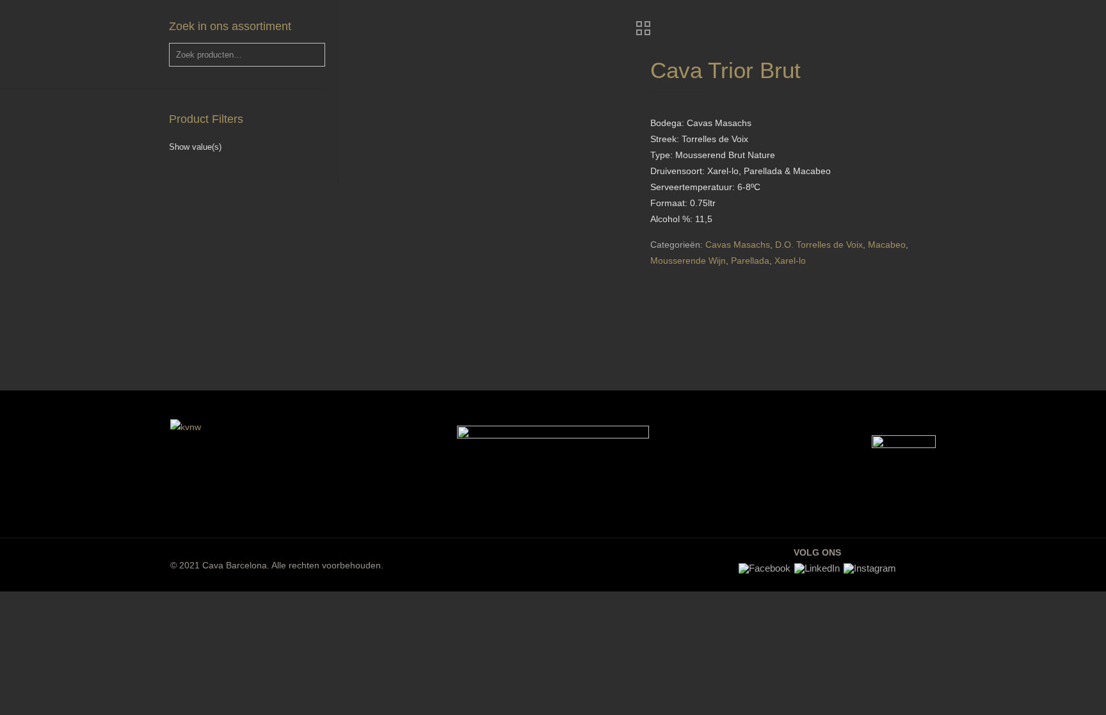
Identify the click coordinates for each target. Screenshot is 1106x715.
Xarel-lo (790, 260)
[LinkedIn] (817, 568)
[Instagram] (870, 568)
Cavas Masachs (737, 244)
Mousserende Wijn (688, 260)
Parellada (750, 260)
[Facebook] (764, 568)
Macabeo (887, 244)
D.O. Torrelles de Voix (819, 244)
